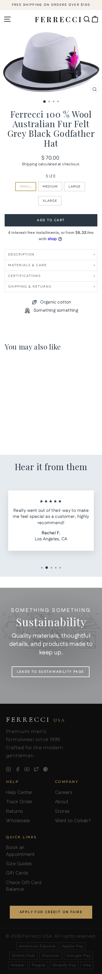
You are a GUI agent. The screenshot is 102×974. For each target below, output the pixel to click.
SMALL (26, 186)
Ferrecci (35, 719)
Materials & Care (27, 265)
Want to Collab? (73, 820)
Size (51, 176)
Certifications (24, 276)
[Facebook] (17, 769)
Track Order (19, 801)
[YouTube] (26, 769)
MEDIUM (50, 186)
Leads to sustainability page (50, 671)
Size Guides (19, 863)
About (62, 801)
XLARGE (50, 201)
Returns (14, 811)
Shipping (29, 164)
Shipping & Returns (29, 286)
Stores (62, 811)
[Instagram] (8, 769)
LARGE (75, 186)
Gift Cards (17, 873)
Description (21, 254)
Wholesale (18, 820)
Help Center (19, 792)
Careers (64, 792)
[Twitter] (36, 769)
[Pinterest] (45, 769)
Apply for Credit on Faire (51, 912)
